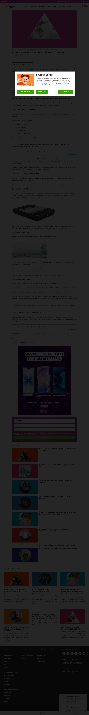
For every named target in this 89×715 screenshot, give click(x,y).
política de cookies (46, 85)
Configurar (25, 92)
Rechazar (41, 92)
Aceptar (65, 92)
